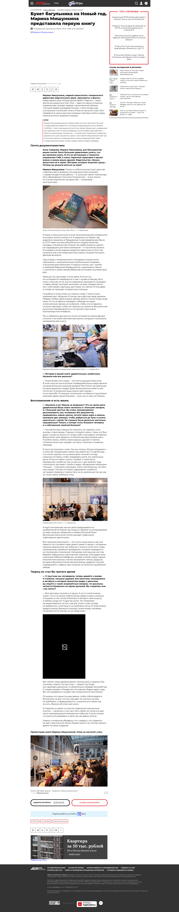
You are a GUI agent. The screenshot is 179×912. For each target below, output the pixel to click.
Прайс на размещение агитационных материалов (84, 870)
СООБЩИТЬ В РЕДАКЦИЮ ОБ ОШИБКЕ (120, 870)
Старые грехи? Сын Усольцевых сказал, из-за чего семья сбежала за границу (133, 80)
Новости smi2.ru (39, 860)
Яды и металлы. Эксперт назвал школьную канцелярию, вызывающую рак (132, 72)
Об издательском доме (56, 868)
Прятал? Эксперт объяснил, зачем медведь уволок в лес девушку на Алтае (133, 104)
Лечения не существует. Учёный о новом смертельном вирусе (132, 87)
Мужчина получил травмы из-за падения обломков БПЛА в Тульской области (129, 38)
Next (102, 758)
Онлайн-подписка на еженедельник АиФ (102, 868)
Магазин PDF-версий (76, 868)
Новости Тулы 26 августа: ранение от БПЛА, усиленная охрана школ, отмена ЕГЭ (129, 28)
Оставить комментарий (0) (90, 802)
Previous (35, 758)
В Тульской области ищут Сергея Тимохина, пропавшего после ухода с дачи (129, 57)
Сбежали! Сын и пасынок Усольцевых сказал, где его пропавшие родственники (134, 96)
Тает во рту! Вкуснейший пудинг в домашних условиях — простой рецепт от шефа (133, 112)
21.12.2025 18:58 (36, 10)
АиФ (59, 83)
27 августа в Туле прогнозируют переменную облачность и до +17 (129, 47)
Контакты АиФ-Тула (54, 870)
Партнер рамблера (68, 903)
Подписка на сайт (128, 868)
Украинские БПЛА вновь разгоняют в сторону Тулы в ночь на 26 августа (129, 18)
